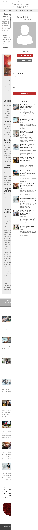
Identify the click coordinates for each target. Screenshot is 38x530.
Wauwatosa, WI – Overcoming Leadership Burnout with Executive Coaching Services (28, 172)
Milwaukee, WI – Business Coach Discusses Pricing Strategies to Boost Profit (26, 132)
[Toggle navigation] (3, 5)
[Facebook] (3, 22)
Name (14, 76)
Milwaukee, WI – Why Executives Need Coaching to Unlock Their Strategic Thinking (28, 198)
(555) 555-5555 (25, 51)
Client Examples (29, 10)
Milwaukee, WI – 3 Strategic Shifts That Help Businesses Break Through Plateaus (27, 146)
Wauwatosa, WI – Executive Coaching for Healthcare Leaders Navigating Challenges (27, 212)
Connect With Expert (24, 55)
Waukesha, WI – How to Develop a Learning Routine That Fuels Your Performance (27, 119)
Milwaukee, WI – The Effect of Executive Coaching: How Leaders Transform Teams (27, 185)
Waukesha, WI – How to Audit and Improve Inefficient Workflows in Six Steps (27, 106)
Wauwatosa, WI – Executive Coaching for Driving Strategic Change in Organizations (28, 226)
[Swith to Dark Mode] (19, 1)
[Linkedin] (6, 22)
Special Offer (8, 10)
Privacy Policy (11, 527)
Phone (15, 81)
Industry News (18, 10)
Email (14, 87)
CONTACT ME (24, 93)
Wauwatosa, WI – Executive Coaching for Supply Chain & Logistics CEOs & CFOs (27, 159)
